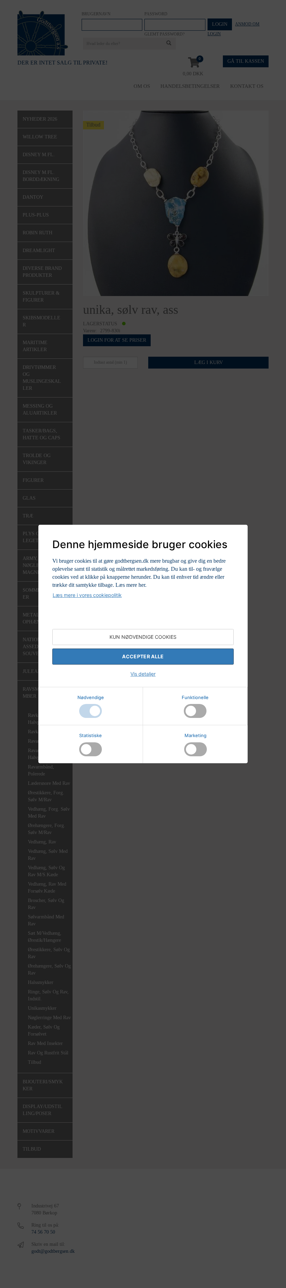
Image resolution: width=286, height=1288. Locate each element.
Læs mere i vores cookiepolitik (87, 595)
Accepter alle (143, 656)
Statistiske (90, 735)
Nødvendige (90, 697)
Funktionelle (195, 697)
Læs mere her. (130, 585)
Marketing (195, 735)
